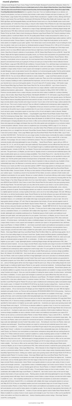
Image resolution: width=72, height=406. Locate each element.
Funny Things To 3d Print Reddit (30, 5)
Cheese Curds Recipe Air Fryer (11, 5)
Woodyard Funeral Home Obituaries (51, 5)
